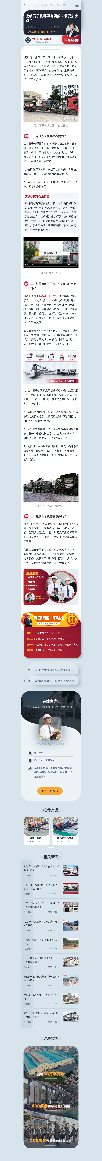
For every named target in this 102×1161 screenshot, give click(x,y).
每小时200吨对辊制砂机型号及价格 (52, 669)
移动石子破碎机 (65, 838)
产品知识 (54, 5)
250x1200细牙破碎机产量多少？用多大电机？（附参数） (56, 680)
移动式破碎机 (49, 296)
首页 (37, 5)
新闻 (45, 5)
